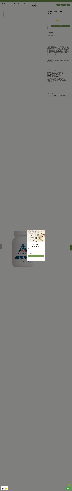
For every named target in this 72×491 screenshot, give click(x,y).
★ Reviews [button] (0, 246)
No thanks (36, 258)
